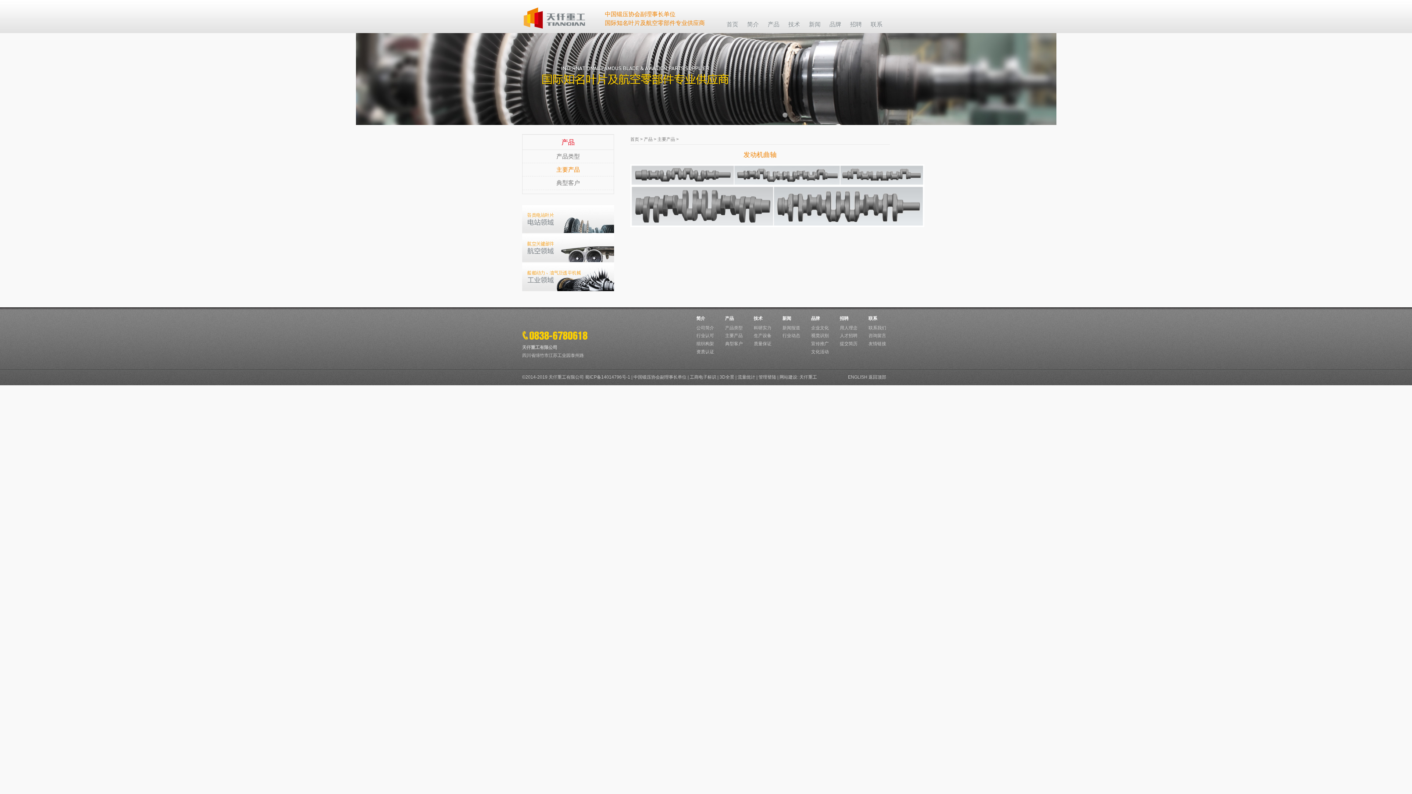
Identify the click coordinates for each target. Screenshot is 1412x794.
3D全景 (727, 377)
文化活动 (820, 351)
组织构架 (705, 343)
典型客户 (568, 183)
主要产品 (568, 170)
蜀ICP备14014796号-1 (607, 377)
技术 (758, 318)
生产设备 (762, 335)
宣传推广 (820, 343)
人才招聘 (848, 335)
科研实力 (762, 327)
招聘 (844, 318)
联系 (873, 318)
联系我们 (877, 327)
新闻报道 (791, 327)
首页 (634, 139)
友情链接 (877, 343)
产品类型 (568, 156)
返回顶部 (877, 377)
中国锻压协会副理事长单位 (660, 377)
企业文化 (820, 327)
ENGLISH (857, 377)
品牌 (815, 318)
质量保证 (762, 343)
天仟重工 (808, 377)
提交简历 (848, 343)
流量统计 (746, 377)
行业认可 (705, 335)
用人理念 (848, 327)
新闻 (786, 318)
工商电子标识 (703, 377)
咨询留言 (877, 335)
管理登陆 (767, 377)
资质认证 (705, 351)
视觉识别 (820, 335)
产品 (648, 139)
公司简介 (705, 327)
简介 (700, 318)
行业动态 (791, 335)
